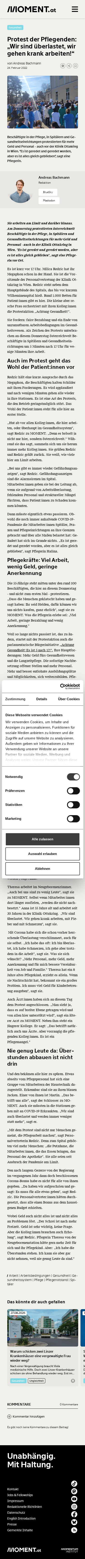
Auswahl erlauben (42, 854)
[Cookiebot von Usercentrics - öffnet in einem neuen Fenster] (60, 686)
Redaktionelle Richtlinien (24, 1507)
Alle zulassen (42, 839)
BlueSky (48, 192)
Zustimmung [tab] (15, 699)
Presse (12, 1524)
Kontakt (13, 1489)
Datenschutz (16, 1513)
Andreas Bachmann (54, 177)
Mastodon (49, 200)
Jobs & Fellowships (20, 1495)
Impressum (15, 1501)
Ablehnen (42, 869)
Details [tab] (41, 699)
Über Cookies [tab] (69, 699)
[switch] (73, 790)
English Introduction (21, 1518)
